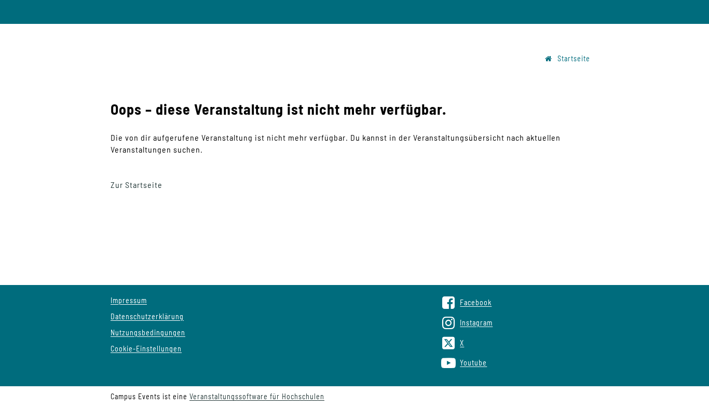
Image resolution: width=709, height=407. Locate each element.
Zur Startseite (136, 184)
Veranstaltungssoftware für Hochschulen (256, 396)
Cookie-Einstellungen (146, 348)
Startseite (573, 58)
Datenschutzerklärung (147, 316)
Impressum (129, 300)
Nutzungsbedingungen (148, 332)
